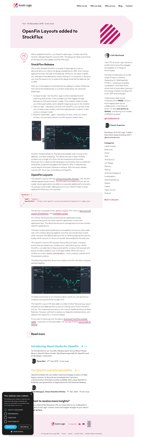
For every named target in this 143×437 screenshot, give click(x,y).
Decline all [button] (24, 427)
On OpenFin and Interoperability (51, 370)
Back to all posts (111, 200)
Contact (129, 6)
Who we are (110, 6)
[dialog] (17, 413)
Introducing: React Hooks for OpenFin (55, 346)
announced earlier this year (67, 179)
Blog (120, 6)
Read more (18, 405)
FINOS (120, 100)
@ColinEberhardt (111, 118)
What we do (82, 6)
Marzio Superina (117, 125)
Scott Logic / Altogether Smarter (36, 5)
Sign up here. (37, 410)
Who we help (96, 6)
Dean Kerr (41, 361)
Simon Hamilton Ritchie (55, 392)
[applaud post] (24, 56)
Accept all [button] (10, 427)
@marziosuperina (112, 137)
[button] (17, 431)
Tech (24, 23)
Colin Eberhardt (117, 55)
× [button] (31, 394)
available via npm (60, 213)
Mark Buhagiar (37, 392)
